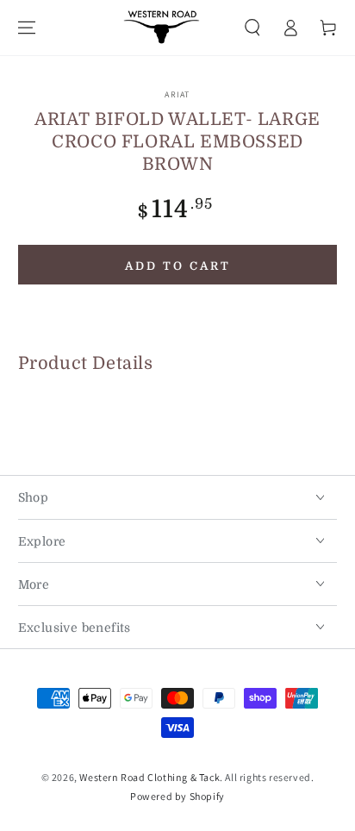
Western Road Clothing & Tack (149, 777)
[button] (252, 27)
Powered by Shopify (177, 796)
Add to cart (178, 265)
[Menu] (27, 27)
